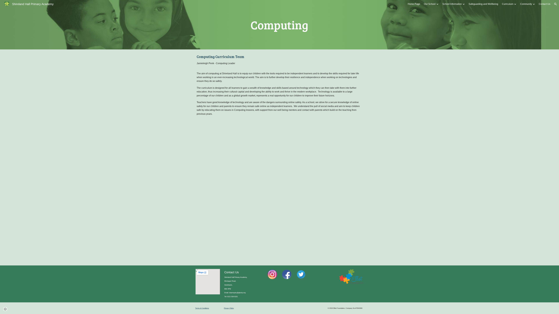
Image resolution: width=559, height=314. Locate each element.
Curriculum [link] (507, 4)
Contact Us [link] (544, 4)
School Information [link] (452, 4)
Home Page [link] (414, 4)
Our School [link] (430, 4)
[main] (279, 25)
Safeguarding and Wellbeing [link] (483, 4)
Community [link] (526, 4)
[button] (555, 4)
